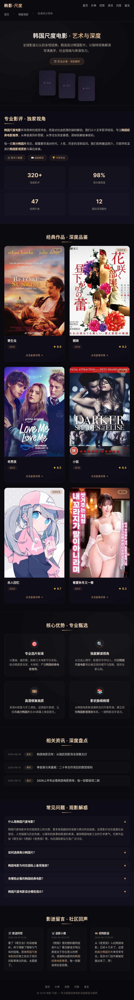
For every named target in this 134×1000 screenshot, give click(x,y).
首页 (85, 5)
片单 (93, 5)
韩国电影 (23, 14)
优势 (102, 5)
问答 (118, 5)
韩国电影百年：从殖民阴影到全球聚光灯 (62, 754)
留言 (127, 5)
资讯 (110, 5)
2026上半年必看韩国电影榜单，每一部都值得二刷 (68, 780)
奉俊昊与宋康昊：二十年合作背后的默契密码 (65, 767)
